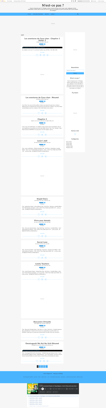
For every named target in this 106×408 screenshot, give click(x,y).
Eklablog (61, 373)
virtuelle (47, 323)
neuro (47, 142)
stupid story (46, 200)
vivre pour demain (41, 222)
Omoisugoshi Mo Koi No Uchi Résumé (42, 343)
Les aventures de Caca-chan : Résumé (42, 97)
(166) (69, 143)
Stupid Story (42, 199)
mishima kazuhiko (43, 142)
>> (46, 366)
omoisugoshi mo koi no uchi (36, 345)
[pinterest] (75, 1)
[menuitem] (29, 14)
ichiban (50, 120)
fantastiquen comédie (40, 99)
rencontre (43, 323)
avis (34, 142)
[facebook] (72, 1)
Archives (47, 14)
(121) (69, 147)
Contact (53, 14)
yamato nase (46, 265)
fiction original (36, 323)
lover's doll (37, 142)
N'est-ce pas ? (53, 5)
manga (45, 99)
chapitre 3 (32, 120)
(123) (69, 146)
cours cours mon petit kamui (40, 120)
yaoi (47, 99)
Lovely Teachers (42, 264)
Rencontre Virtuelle (42, 322)
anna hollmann (36, 200)
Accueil (29, 14)
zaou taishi (48, 222)
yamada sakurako (48, 345)
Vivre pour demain (42, 220)
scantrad (43, 345)
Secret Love (42, 242)
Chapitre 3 (42, 119)
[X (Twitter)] (73, 1)
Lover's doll (42, 141)
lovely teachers (38, 265)
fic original (47, 120)
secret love (41, 243)
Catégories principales (38, 14)
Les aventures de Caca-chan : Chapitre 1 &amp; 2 (42, 39)
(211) (69, 141)
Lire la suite (42, 52)
